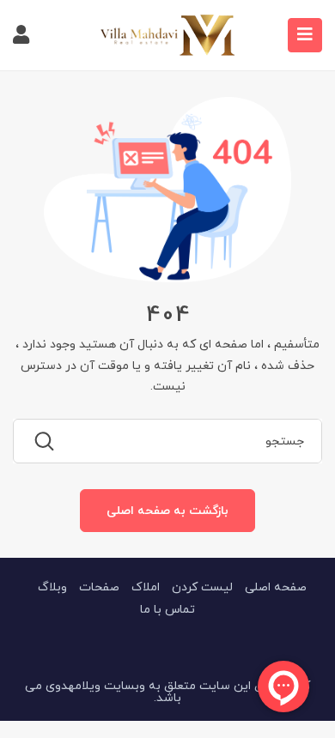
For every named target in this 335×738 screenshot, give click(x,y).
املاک (145, 586)
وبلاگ (52, 586)
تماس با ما (167, 609)
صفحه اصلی (276, 586)
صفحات (99, 586)
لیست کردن (202, 586)
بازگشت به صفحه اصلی (167, 510)
